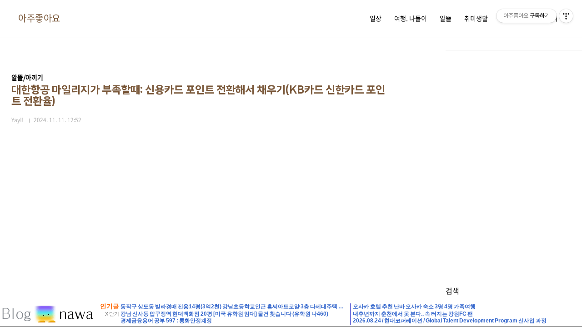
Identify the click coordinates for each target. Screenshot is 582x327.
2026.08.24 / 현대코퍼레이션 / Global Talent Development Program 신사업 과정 (450, 320)
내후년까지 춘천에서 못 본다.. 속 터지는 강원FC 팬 (413, 314)
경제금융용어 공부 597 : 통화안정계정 (166, 320)
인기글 (109, 306)
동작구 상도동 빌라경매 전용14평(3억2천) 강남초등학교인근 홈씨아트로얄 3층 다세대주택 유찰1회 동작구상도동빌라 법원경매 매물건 (281, 306)
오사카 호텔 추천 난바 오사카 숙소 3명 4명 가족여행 (414, 306)
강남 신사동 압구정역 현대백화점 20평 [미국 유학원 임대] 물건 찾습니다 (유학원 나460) (224, 314)
